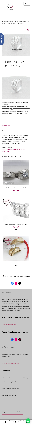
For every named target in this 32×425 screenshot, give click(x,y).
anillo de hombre (17, 108)
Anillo (10, 106)
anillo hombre (17, 109)
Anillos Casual (10, 21)
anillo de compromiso (17, 106)
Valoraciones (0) (6, 125)
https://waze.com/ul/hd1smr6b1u (11, 363)
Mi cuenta (5, 422)
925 (7, 106)
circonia (11, 113)
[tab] (16, 121)
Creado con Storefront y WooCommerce (12, 414)
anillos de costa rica (11, 111)
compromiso (16, 113)
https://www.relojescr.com (9, 324)
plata (21, 113)
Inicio (5, 21)
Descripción (5, 121)
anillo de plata (9, 109)
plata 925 (25, 113)
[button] (28, 420)
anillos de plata (20, 111)
